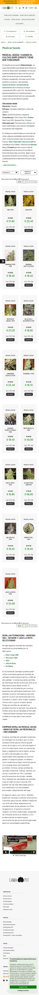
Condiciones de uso (8, 932)
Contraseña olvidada (8, 950)
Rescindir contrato (8, 958)
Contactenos (6, 953)
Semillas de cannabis (11, 15)
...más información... (9, 165)
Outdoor (7, 19)
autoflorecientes (8, 85)
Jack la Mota (11, 663)
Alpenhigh (6, 970)
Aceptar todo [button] (23, 987)
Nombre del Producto (27, 172)
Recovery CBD (11, 657)
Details (10, 230)
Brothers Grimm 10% (26, 3)
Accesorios (19, 23)
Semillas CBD (15, 19)
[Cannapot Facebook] (7, 980)
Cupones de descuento (9, 924)
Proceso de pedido (8, 947)
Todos (19, 181)
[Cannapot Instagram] (4, 980)
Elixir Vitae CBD (12, 655)
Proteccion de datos (8, 930)
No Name (9, 666)
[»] (35, 181)
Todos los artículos (8, 904)
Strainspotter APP (8, 927)
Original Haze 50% (11, 3)
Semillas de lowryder (27, 15)
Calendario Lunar (7, 909)
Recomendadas (7, 921)
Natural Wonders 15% (10, 1)
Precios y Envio (7, 898)
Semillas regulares (28, 19)
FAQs (4, 955)
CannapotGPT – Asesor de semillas (12, 935)
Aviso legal (6, 906)
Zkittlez (30, 117)
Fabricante (6, 172)
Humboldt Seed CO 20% (27, 1)
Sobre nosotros (7, 896)
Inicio (3, 42)
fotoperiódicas (22, 85)
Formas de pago (7, 901)
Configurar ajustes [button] (23, 990)
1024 (7, 660)
